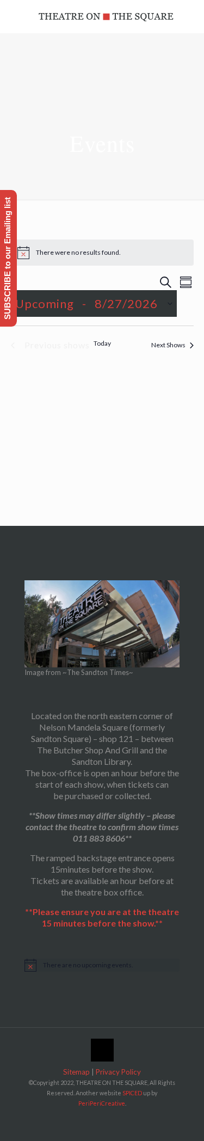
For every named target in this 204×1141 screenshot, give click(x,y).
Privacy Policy (118, 1072)
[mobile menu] (189, 16)
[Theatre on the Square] (106, 16)
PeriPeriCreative (101, 1103)
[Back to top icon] (102, 1050)
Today (102, 343)
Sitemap (76, 1072)
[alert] (102, 253)
